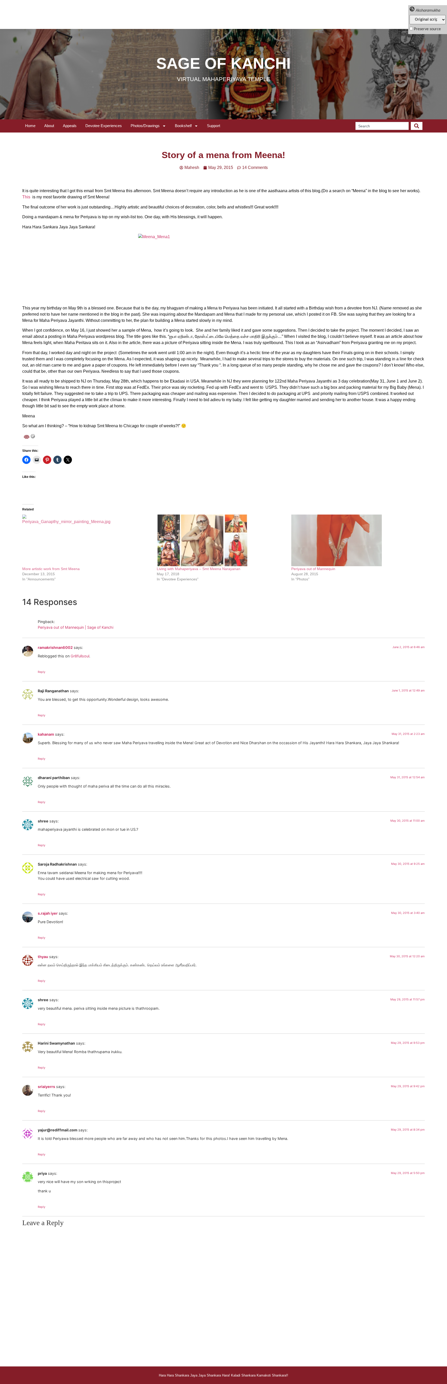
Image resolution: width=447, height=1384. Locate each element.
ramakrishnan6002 (55, 647)
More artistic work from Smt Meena (51, 569)
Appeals (70, 125)
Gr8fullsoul (80, 656)
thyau (43, 956)
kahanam (46, 734)
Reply (41, 672)
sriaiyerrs (46, 1086)
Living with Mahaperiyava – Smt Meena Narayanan (198, 569)
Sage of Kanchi (223, 63)
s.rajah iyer (48, 913)
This (26, 197)
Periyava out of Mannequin (313, 569)
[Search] (416, 126)
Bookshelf (183, 125)
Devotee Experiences (103, 125)
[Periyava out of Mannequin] (356, 540)
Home (30, 125)
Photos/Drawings (145, 125)
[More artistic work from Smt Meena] (87, 540)
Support (213, 125)
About (49, 125)
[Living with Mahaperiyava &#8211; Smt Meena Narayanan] (221, 540)
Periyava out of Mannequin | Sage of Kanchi (75, 627)
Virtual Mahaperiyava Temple (223, 79)
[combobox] (381, 126)
